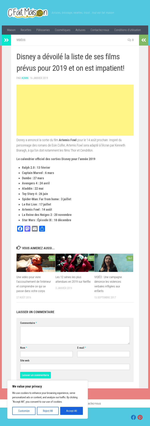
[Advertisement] (75, 110)
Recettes (26, 30)
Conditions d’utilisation (127, 30)
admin (24, 78)
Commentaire (28, 323)
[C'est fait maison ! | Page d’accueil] (27, 12)
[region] (47, 399)
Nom (23, 347)
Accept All (71, 410)
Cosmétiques (62, 30)
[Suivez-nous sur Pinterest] (140, 417)
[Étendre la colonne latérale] (6, 40)
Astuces (80, 30)
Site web (24, 360)
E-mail (81, 347)
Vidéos (20, 40)
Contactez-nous (100, 30)
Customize (24, 410)
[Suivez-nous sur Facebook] (133, 417)
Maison (11, 30)
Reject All (48, 410)
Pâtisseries (43, 30)
